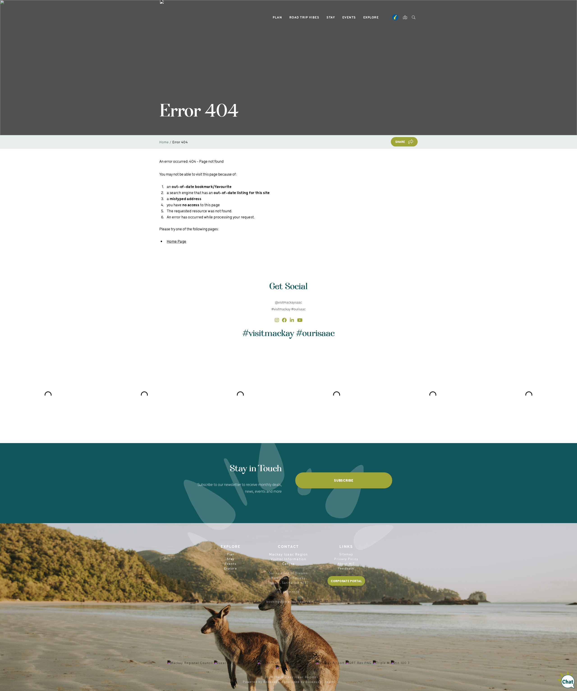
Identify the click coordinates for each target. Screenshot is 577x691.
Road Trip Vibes (304, 17)
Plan (277, 17)
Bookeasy (271, 682)
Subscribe (343, 480)
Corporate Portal (346, 581)
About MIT (346, 563)
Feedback (346, 568)
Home (164, 142)
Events (349, 17)
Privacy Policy (346, 559)
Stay (331, 17)
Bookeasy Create (320, 682)
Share (400, 142)
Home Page (176, 241)
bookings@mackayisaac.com (290, 601)
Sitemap (346, 554)
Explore (371, 17)
